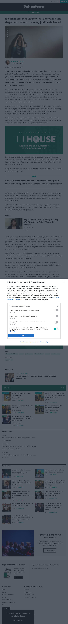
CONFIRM (21, 335)
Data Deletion (24, 342)
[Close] (64, 282)
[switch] (56, 310)
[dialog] (34, 312)
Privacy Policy (44, 342)
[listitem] (34, 306)
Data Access (34, 342)
